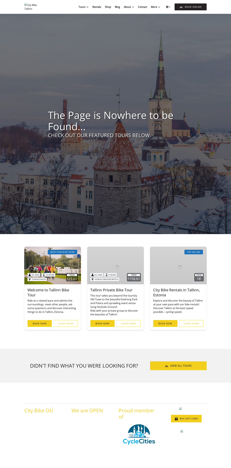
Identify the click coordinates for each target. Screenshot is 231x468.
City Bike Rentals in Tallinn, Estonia (176, 292)
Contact (142, 7)
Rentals (96, 7)
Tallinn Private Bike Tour (111, 289)
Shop (108, 7)
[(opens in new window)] (139, 425)
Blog (117, 7)
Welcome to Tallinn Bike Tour (48, 292)
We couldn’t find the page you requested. (55, 397)
